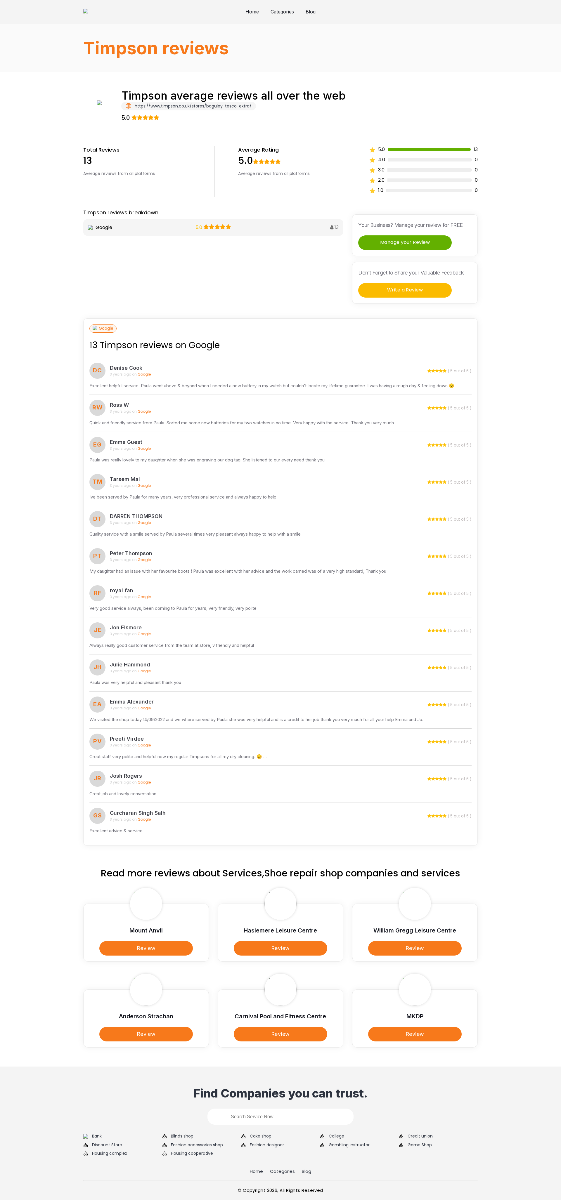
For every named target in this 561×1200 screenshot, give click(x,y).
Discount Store (107, 1145)
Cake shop (260, 1136)
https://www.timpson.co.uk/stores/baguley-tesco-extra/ (193, 106)
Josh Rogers (126, 776)
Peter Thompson (131, 553)
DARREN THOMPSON (136, 516)
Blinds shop (182, 1136)
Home (252, 12)
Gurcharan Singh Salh (138, 813)
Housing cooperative (192, 1153)
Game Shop (420, 1145)
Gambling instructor (349, 1145)
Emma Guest (126, 442)
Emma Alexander (132, 702)
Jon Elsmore (126, 627)
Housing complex (109, 1153)
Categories (282, 12)
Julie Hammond (130, 664)
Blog (311, 12)
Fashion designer (267, 1145)
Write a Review (405, 289)
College (336, 1136)
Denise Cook (126, 368)
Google (106, 328)
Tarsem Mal (125, 479)
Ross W (119, 405)
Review (146, 948)
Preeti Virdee (127, 739)
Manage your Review (405, 242)
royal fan (121, 590)
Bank (97, 1136)
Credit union (420, 1136)
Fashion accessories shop (197, 1145)
